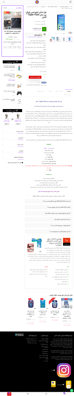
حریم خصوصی (45, 353)
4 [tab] (56, 34)
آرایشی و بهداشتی (64, 6)
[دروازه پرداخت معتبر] (53, 381)
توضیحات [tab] (69, 91)
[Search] (4, 2)
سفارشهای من (45, 351)
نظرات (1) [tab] (50, 91)
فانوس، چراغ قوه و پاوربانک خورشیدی (11, 85)
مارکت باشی (40, 191)
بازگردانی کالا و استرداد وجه (43, 341)
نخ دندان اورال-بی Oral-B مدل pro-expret (55, 313)
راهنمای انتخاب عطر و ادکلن (43, 358)
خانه (71, 6)
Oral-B (38, 82)
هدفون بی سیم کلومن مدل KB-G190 (9, 99)
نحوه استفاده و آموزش (32, 341)
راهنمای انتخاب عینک (43, 355)
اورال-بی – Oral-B (47, 148)
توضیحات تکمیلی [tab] (59, 91)
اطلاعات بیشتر (55, 322)
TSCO (13, 95)
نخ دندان (43, 6)
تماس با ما (46, 361)
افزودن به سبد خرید (35, 77)
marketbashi (37, 35)
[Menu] (70, 2)
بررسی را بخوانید (37, 30)
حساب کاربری (45, 349)
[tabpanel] (61, 22)
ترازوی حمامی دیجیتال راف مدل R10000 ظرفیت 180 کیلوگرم (12, 32)
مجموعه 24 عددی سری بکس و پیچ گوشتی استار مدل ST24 (9, 75)
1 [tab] (64, 34)
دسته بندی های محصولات (44, 346)
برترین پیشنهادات (44, 344)
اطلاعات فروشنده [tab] (40, 91)
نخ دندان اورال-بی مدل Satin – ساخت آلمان (42, 313)
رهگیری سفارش (45, 339)
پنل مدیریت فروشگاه (32, 343)
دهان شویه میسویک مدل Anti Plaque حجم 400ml (9, 66)
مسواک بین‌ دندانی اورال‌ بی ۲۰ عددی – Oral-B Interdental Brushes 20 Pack (67, 314)
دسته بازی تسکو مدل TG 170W (9, 91)
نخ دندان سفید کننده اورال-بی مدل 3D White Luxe (30, 313)
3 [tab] (59, 34)
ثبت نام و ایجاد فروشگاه (31, 339)
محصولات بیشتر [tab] (67, 95)
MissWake (12, 70)
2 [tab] (61, 34)
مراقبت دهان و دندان (52, 6)
